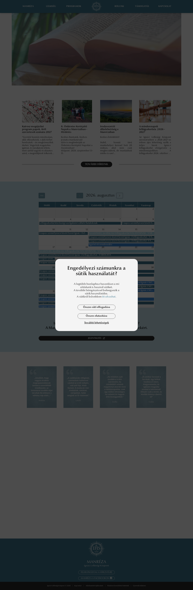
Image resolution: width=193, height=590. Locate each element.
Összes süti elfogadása (96, 307)
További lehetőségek (96, 323)
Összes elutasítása (96, 316)
